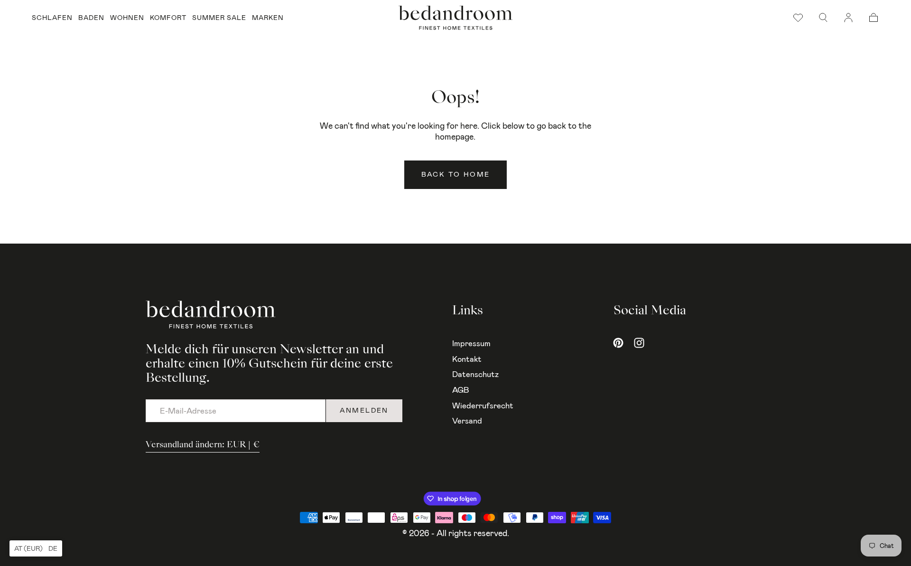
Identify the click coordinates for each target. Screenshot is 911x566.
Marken (268, 18)
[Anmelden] (848, 17)
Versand (467, 420)
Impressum (471, 343)
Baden (91, 18)
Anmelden (364, 410)
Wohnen (127, 18)
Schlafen (52, 18)
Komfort (168, 18)
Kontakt (467, 359)
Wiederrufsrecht (482, 405)
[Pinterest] (618, 342)
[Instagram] (639, 342)
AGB (460, 390)
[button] (823, 17)
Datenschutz (475, 374)
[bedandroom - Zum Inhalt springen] (455, 18)
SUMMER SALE (219, 18)
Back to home (455, 174)
